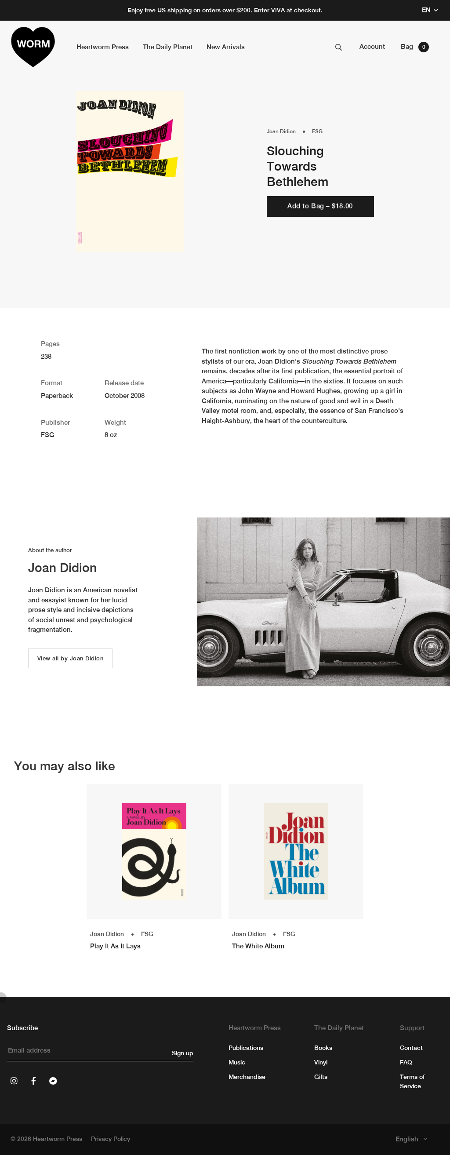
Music (237, 1062)
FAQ (406, 1062)
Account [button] (372, 46)
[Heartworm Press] (33, 47)
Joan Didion (281, 131)
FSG (317, 131)
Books (323, 1047)
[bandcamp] (53, 1081)
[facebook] (33, 1081)
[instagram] (14, 1081)
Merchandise (247, 1076)
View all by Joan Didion (70, 658)
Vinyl (320, 1062)
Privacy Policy (110, 1138)
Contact (411, 1047)
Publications (246, 1047)
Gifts (320, 1076)
